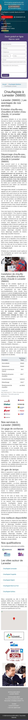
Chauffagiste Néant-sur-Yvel (11, 586)
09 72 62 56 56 (14, 6)
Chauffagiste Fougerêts (9, 574)
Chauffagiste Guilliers (9, 591)
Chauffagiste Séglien (9, 580)
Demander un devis (15, 8)
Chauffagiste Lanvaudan (10, 568)
